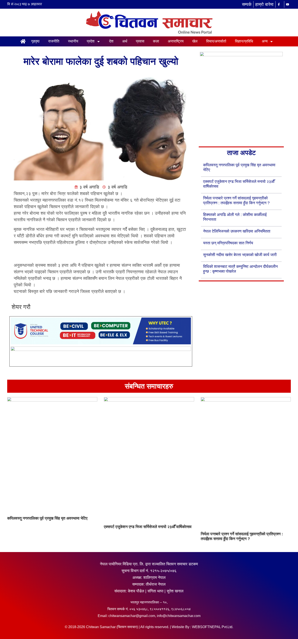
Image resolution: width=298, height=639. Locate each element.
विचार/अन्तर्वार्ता (216, 41)
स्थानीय (73, 41)
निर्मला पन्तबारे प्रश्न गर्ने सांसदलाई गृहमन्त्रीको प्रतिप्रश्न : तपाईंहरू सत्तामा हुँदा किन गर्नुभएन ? (242, 536)
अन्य (264, 41)
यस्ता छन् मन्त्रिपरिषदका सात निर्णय (228, 243)
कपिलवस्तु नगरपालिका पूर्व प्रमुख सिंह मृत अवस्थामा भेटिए (47, 518)
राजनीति (53, 41)
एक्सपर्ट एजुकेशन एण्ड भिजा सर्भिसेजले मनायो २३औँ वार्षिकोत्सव (148, 527)
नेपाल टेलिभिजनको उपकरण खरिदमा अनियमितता (236, 231)
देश (111, 41)
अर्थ (124, 41)
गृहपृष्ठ (35, 41)
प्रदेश (90, 41)
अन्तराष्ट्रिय (175, 41)
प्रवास (140, 41)
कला (156, 41)
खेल (194, 41)
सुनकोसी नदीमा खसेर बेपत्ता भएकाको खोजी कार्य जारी (240, 255)
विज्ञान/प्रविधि (244, 41)
